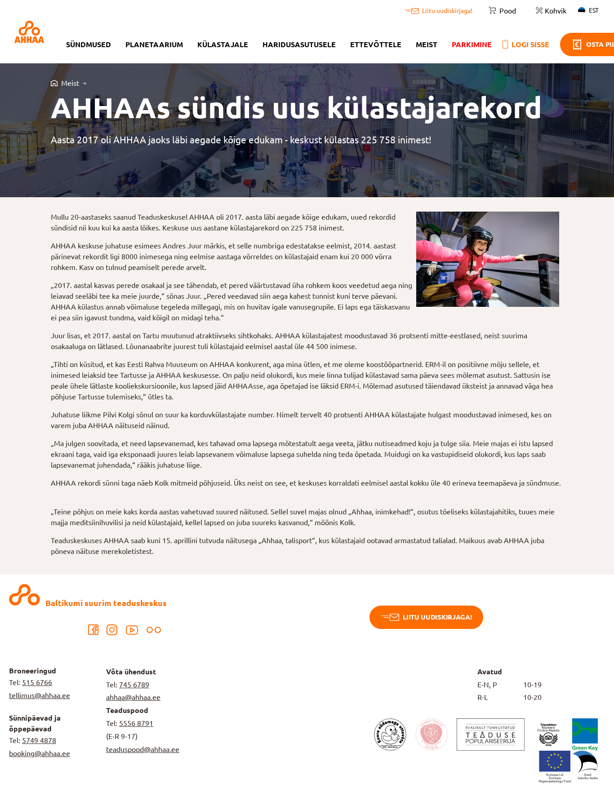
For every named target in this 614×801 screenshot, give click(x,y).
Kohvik (555, 11)
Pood (507, 11)
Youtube (131, 629)
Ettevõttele (375, 44)
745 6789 (134, 685)
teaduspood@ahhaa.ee (142, 749)
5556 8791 (136, 723)
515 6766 (37, 682)
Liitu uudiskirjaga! (437, 617)
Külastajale (222, 44)
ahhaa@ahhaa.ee (133, 697)
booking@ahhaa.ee (39, 753)
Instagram (112, 629)
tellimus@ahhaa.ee (39, 695)
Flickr (154, 629)
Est (594, 10)
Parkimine (472, 44)
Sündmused (88, 44)
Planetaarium (154, 44)
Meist (426, 44)
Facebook (93, 629)
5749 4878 (39, 740)
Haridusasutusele (299, 44)
